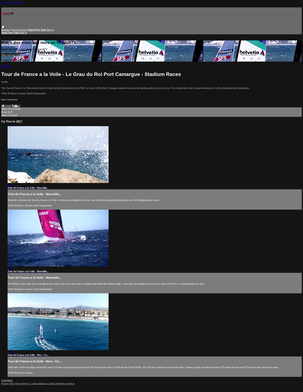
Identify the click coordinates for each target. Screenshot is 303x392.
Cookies (34, 383)
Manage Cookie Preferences (53, 383)
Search (24, 30)
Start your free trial (10, 54)
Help (12, 383)
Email (17, 106)
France (5, 66)
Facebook (6, 106)
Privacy (26, 383)
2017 (19, 121)
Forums (15, 30)
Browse (5, 30)
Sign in (50, 30)
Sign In (23, 32)
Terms (18, 383)
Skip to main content (11, 2)
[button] (3, 27)
